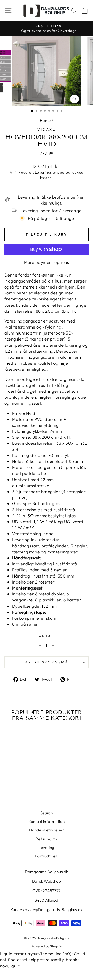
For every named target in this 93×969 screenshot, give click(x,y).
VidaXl (46, 129)
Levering (46, 847)
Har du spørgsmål (47, 662)
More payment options (46, 262)
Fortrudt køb (46, 856)
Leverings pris (47, 172)
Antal (47, 636)
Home (45, 120)
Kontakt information (46, 821)
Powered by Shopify (46, 946)
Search (46, 812)
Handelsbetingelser (46, 830)
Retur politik (46, 838)
